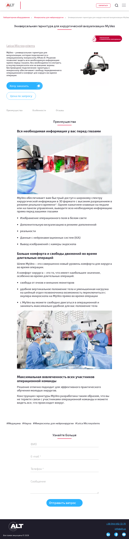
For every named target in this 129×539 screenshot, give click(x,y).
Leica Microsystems (20, 45)
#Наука (26, 423)
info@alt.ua (120, 528)
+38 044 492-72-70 (116, 523)
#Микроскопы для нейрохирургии (53, 423)
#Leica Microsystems (87, 423)
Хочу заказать (19, 86)
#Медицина (13, 423)
